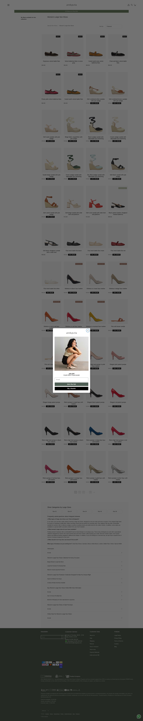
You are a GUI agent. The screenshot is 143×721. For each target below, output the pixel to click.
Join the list (71, 384)
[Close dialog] (87, 330)
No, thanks (71, 388)
